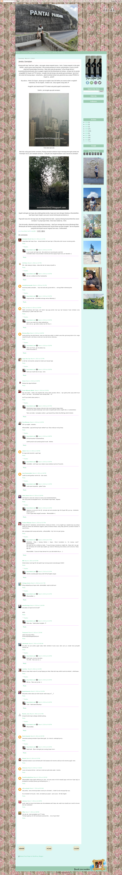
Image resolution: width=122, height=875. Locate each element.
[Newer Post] (21, 850)
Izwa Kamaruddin (27, 473)
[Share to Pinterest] (44, 231)
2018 (86, 133)
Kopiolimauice (26, 691)
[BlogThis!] (39, 231)
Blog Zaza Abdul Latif (51, 872)
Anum (24, 381)
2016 (86, 137)
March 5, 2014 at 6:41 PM (45, 571)
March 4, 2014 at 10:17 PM (38, 583)
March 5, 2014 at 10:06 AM (36, 643)
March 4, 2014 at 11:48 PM (37, 605)
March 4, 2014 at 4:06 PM (45, 369)
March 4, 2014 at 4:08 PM (45, 436)
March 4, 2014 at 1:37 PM (34, 263)
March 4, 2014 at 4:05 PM (45, 345)
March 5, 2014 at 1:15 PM (34, 669)
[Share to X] (41, 231)
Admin (24, 451)
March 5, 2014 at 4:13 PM (36, 713)
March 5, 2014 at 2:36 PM (38, 691)
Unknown (25, 768)
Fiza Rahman (26, 422)
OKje (23, 812)
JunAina (24, 669)
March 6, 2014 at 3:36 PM (40, 777)
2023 (86, 124)
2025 (86, 122)
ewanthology (26, 605)
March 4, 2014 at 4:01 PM (45, 249)
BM (23, 560)
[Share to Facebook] (42, 231)
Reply (23, 243)
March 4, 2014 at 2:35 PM (42, 390)
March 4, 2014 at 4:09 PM (45, 461)
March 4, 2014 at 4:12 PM (45, 508)
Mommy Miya (26, 333)
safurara (24, 801)
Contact (25, 52)
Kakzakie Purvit (26, 239)
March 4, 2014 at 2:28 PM (33, 381)
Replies (26, 246)
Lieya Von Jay (26, 358)
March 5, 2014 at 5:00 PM (37, 736)
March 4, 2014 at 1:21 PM (38, 239)
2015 (86, 139)
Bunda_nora (25, 713)
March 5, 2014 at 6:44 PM (45, 656)
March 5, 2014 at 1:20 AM (35, 632)
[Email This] (38, 231)
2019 (86, 131)
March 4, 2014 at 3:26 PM (36, 495)
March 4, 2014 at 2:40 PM (37, 422)
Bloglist (33, 52)
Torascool (25, 632)
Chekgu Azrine (26, 583)
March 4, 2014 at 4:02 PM (45, 273)
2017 (86, 135)
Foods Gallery (58, 52)
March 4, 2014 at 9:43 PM (31, 560)
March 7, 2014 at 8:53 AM (37, 788)
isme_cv (24, 307)
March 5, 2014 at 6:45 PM (45, 702)
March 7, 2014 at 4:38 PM (32, 812)
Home (18, 52)
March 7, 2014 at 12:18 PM (34, 801)
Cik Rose (24, 263)
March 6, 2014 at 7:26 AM (35, 768)
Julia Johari (25, 495)
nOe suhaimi (25, 788)
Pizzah (24, 758)
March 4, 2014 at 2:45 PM (33, 451)
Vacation (40, 52)
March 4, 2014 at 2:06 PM (37, 333)
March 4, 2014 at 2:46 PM (39, 473)
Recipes (48, 52)
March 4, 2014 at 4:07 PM (45, 406)
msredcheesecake (27, 285)
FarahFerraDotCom (27, 777)
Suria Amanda (26, 736)
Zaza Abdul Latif (31, 249)
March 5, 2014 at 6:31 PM (33, 758)
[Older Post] (76, 850)
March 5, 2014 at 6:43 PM (45, 680)
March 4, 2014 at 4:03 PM (45, 320)
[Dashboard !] (112, 16)
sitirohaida (25, 643)
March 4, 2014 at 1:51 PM (40, 285)
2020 (86, 128)
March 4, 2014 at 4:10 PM (45, 484)
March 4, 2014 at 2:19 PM (37, 358)
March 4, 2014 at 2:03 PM (34, 307)
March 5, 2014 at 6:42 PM (45, 621)
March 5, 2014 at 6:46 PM (45, 747)
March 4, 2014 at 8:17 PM (45, 539)
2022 (86, 126)
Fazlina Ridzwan (27, 522)
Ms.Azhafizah (73, 872)
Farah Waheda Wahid (28, 390)
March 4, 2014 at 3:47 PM (39, 522)
